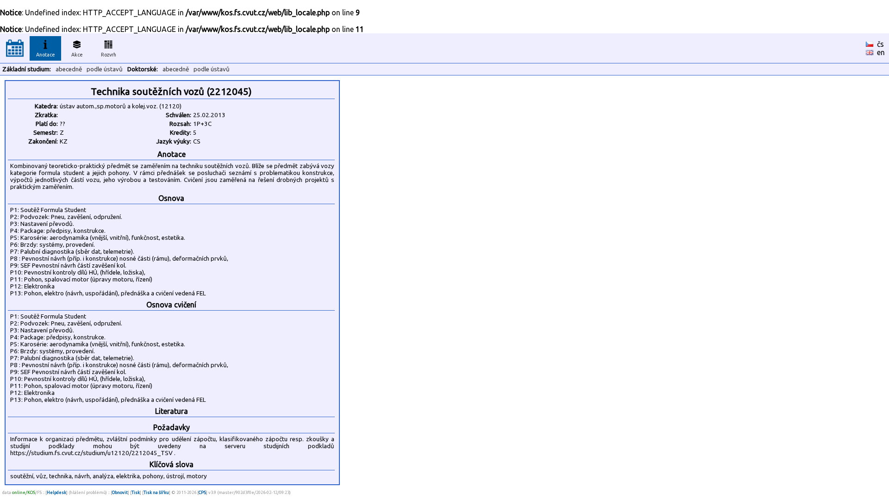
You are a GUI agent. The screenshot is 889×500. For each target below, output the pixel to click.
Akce (77, 54)
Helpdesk (56, 492)
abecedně (69, 69)
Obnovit (120, 492)
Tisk (135, 492)
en (881, 52)
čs (880, 44)
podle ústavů (105, 69)
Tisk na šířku (156, 492)
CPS (202, 492)
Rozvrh (108, 54)
